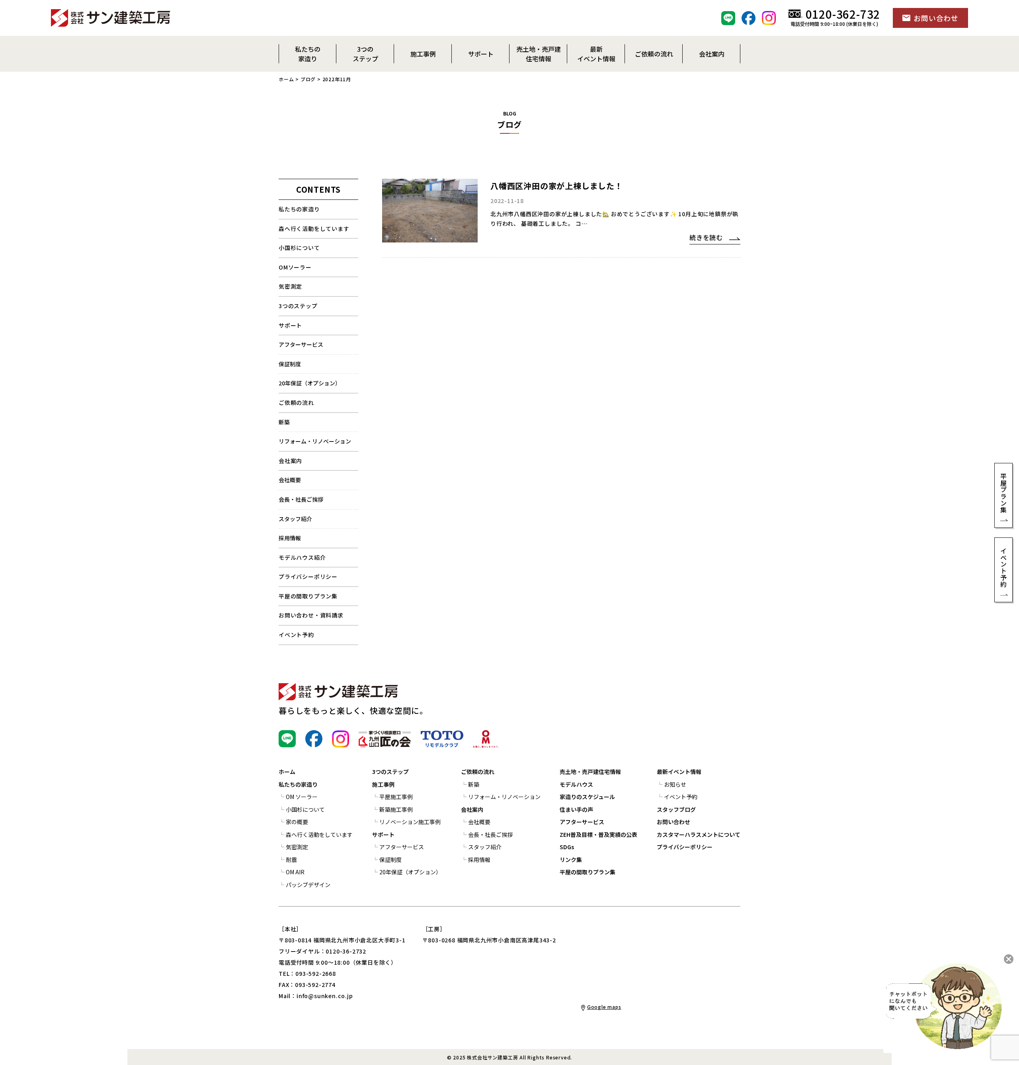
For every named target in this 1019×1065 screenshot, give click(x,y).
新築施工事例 (396, 809)
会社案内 (290, 461)
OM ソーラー (302, 797)
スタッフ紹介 (295, 519)
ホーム (286, 79)
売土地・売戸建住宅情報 (590, 772)
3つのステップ (298, 306)
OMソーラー (295, 267)
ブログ (308, 79)
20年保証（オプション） (310, 383)
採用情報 (290, 538)
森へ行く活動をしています (314, 229)
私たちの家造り (299, 209)
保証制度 (290, 364)
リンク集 (571, 860)
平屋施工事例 (396, 797)
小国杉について (299, 248)
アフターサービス (301, 344)
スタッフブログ (676, 809)
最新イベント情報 (679, 772)
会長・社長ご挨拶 (301, 499)
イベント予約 (296, 635)
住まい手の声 (576, 809)
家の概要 (297, 822)
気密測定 (290, 286)
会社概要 (290, 480)
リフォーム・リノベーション (315, 441)
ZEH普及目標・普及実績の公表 (598, 834)
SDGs (567, 847)
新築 (284, 422)
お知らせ (675, 784)
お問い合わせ (673, 822)
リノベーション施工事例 (410, 822)
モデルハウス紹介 (302, 557)
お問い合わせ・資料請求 (311, 615)
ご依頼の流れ (477, 772)
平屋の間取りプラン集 (308, 596)
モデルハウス (576, 784)
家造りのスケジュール (587, 797)
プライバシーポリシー (308, 576)
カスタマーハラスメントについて (698, 834)
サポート (290, 325)
